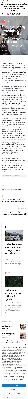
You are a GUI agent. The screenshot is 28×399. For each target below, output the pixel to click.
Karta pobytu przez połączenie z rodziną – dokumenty (8, 326)
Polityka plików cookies (8, 397)
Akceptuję (14, 385)
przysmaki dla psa (12, 86)
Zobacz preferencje (14, 394)
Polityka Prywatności (20, 397)
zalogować (8, 189)
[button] (25, 344)
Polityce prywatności (6, 380)
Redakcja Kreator (11, 257)
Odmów (14, 389)
